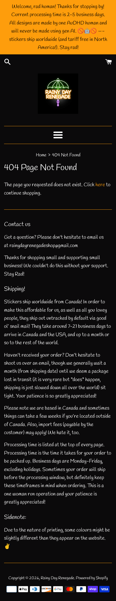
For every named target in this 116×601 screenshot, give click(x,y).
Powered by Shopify (92, 578)
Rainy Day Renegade (57, 578)
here (100, 184)
